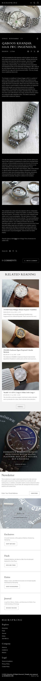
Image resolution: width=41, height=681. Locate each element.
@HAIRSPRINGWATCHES (20, 517)
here (16, 238)
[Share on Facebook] (28, 51)
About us (4, 647)
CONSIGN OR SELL (20, 464)
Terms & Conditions (7, 661)
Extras (3, 636)
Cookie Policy (5, 666)
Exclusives (5, 628)
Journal (4, 633)
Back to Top (35, 676)
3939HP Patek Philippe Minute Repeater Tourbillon (20, 310)
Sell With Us (5, 638)
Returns (4, 652)
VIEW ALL (20, 406)
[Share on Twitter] (34, 51)
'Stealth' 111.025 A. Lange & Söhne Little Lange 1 (19, 393)
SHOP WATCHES (10, 543)
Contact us (5, 650)
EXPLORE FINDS (11, 565)
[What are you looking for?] (34, 3)
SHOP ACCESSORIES (12, 586)
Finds (3, 631)
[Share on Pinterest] (31, 51)
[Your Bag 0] (38, 3)
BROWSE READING (11, 607)
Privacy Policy (6, 664)
